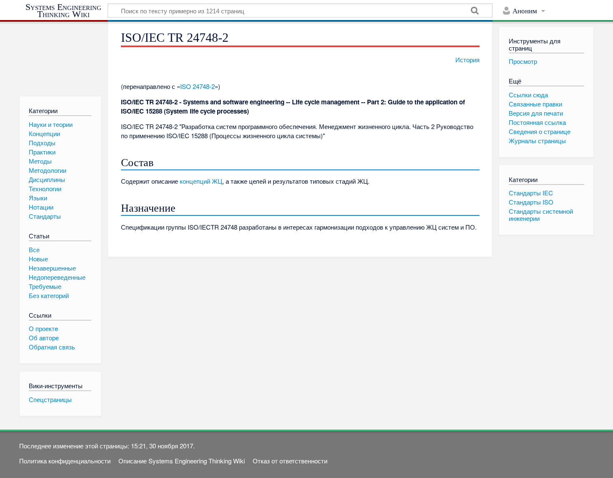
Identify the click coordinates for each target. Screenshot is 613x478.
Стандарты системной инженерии (541, 215)
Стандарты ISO (531, 201)
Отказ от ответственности (290, 460)
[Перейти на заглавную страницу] (60, 55)
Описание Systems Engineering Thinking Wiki (181, 460)
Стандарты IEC (531, 192)
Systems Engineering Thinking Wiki (63, 10)
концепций (195, 181)
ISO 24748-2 (197, 86)
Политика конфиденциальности (65, 460)
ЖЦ (217, 181)
